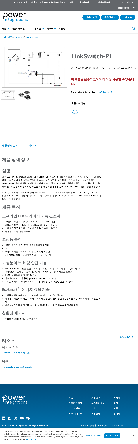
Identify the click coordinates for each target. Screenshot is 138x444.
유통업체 (95, 413)
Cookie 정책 (102, 425)
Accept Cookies (112, 435)
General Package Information (18, 367)
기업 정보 (63, 28)
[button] (34, 66)
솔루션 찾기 (110, 17)
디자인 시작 (91, 17)
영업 (93, 408)
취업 (116, 403)
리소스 (50, 28)
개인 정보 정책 (87, 425)
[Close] (134, 435)
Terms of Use (117, 425)
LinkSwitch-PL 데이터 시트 (17, 352)
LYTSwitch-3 (105, 92)
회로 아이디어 (75, 413)
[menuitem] (133, 8)
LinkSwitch (18, 37)
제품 (4, 28)
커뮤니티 (118, 408)
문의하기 (118, 413)
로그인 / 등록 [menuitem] (123, 8)
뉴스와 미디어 (98, 403)
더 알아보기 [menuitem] (84, 2)
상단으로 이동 (127, 336)
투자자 (117, 398)
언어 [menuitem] (129, 2)
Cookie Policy (32, 439)
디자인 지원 (35, 28)
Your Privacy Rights (93, 435)
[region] (69, 436)
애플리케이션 (18, 28)
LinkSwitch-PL (31, 37)
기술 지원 (127, 17)
